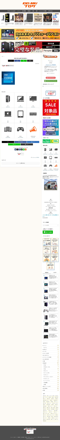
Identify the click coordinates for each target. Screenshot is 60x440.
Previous (0, 19)
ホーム (12, 437)
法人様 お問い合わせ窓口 (45, 437)
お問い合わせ (39, 437)
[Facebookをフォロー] (19, 149)
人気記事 (54, 272)
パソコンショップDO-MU (51, 64)
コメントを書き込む (20, 163)
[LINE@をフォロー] (23, 149)
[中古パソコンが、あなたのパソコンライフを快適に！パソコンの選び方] (47, 242)
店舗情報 (19, 437)
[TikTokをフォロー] (21, 149)
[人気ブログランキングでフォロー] (50, 80)
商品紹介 (26, 437)
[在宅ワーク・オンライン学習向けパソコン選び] (47, 250)
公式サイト (15, 437)
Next (59, 19)
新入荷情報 (22, 437)
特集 (29, 437)
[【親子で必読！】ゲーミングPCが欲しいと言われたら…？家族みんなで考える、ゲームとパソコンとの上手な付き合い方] (55, 250)
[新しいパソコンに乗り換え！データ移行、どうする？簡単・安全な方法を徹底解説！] (47, 258)
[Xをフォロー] (17, 149)
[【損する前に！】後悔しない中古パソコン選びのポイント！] (55, 242)
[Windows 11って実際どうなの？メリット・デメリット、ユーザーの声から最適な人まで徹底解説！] (51, 266)
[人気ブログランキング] (8, 65)
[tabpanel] (6, 19)
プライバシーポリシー (34, 437)
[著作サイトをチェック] (15, 149)
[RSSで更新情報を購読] (25, 149)
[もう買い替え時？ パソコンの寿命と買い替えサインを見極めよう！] (55, 258)
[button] (30, 61)
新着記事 (46, 272)
